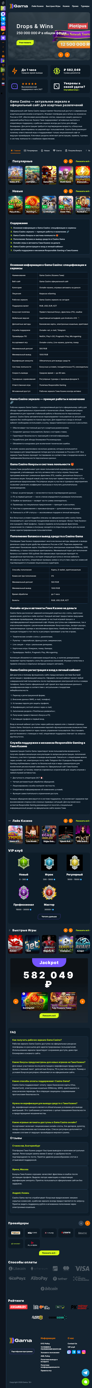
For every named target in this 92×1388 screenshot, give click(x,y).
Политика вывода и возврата (49, 1360)
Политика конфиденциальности (50, 1366)
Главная (17, 151)
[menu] (3, 3)
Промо (75, 6)
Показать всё (49, 1015)
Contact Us (72, 1343)
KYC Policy (45, 1343)
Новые (47, 151)
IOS (4, 93)
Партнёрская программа (21, 1351)
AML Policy (45, 1356)
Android (3, 89)
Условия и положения (50, 1352)
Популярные (32, 151)
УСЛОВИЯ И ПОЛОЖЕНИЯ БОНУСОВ (51, 1348)
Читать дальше (49, 916)
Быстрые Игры (53, 6)
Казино (66, 6)
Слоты (59, 151)
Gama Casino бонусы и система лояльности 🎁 (35, 235)
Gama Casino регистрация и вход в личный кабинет (38, 246)
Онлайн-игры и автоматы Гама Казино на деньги (36, 243)
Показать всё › (83, 161)
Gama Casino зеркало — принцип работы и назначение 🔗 (41, 231)
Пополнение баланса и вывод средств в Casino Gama (39, 239)
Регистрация (25, 42)
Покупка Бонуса (75, 151)
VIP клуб (71, 1347)
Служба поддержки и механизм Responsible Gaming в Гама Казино (45, 250)
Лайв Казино (38, 6)
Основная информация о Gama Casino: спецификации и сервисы (44, 228)
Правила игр (46, 1371)
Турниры (85, 6)
